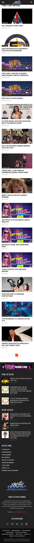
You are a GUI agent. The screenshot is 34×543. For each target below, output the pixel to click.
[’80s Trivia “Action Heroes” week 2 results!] (17, 210)
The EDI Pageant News (7, 316)
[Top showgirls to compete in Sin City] (17, 309)
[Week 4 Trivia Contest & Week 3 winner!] (17, 185)
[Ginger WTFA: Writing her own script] (5, 425)
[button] (3, 2)
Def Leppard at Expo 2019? (12, 26)
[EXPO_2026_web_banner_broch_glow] (17, 367)
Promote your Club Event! (10, 470)
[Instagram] (12, 524)
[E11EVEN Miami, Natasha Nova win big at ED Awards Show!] (17, 111)
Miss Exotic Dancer (8, 460)
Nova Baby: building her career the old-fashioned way (20, 416)
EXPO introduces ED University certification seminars (15, 50)
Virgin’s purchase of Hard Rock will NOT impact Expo (15, 344)
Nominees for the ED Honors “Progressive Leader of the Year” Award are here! (20, 390)
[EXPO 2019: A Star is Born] (17, 88)
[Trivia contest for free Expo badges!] (17, 259)
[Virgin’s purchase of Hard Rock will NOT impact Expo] (17, 333)
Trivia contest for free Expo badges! (14, 270)
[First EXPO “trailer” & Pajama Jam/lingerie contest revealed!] (17, 63)
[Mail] (17, 524)
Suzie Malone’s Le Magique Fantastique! (13, 295)
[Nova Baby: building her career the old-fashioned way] (5, 416)
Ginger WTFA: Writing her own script (20, 424)
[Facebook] (7, 524)
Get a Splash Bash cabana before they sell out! (16, 147)
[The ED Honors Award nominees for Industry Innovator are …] (5, 400)
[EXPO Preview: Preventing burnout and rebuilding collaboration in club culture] (5, 434)
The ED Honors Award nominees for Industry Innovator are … (19, 400)
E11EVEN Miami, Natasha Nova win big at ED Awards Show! (16, 122)
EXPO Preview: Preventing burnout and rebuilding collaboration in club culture (20, 435)
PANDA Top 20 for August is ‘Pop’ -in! (21, 379)
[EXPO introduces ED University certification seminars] (17, 39)
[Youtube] (26, 524)
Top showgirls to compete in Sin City (16, 320)
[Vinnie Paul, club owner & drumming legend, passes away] (17, 160)
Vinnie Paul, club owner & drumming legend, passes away (15, 171)
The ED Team (5, 465)
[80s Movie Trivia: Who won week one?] (17, 235)
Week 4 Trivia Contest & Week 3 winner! (14, 196)
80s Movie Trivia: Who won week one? (15, 246)
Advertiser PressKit (8, 462)
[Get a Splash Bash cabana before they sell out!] (17, 136)
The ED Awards (6, 455)
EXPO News (5, 23)
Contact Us (5, 468)
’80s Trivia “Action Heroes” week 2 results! (16, 221)
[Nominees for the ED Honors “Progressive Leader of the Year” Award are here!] (5, 389)
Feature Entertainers (7, 291)
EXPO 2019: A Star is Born (12, 98)
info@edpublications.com (20, 512)
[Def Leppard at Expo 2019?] (17, 16)
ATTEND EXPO (6, 449)
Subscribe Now (6, 452)
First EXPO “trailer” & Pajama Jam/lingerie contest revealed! (15, 74)
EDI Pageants (6, 457)
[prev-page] (9, 355)
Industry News (6, 167)
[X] (21, 524)
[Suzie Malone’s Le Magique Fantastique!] (17, 284)
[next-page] (23, 355)
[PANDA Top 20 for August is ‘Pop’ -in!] (5, 381)
